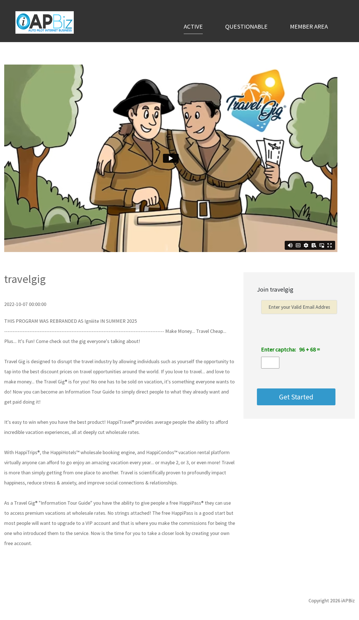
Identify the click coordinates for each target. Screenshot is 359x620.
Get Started (296, 396)
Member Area (309, 26)
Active (193, 26)
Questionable (246, 26)
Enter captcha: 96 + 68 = (290, 349)
